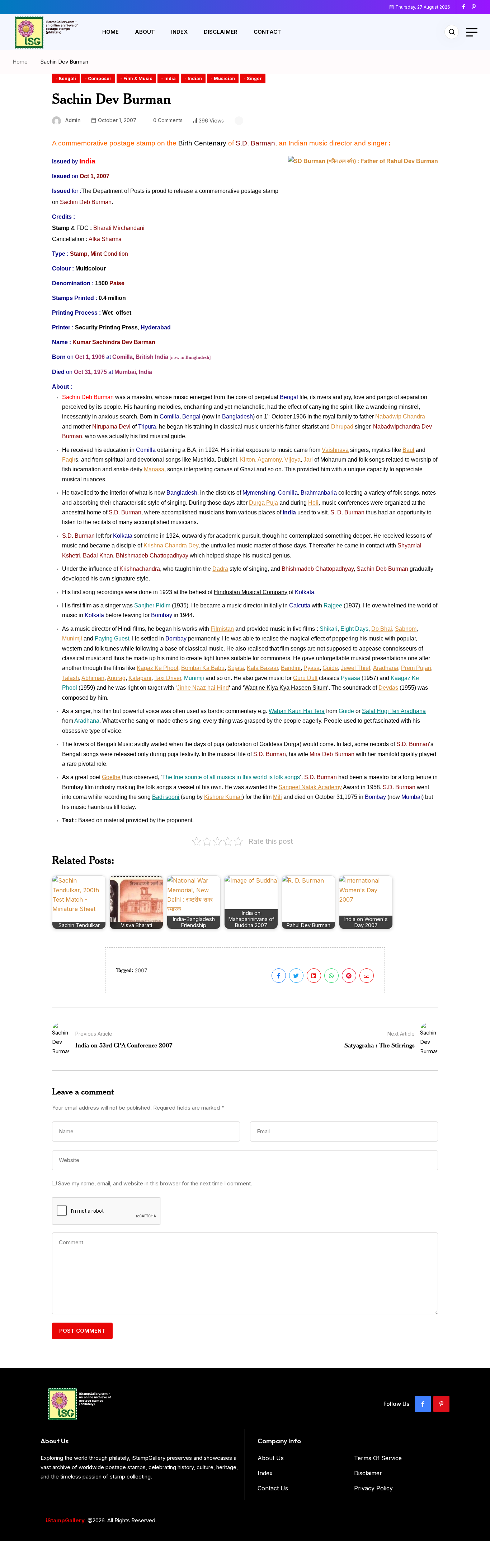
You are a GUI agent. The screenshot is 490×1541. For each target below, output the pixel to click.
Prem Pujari (416, 668)
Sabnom (405, 629)
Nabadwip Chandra (400, 416)
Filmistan (222, 629)
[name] (466, 6)
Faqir (68, 460)
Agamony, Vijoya (279, 460)
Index (179, 31)
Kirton (247, 460)
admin (73, 120)
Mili (277, 797)
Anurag (116, 678)
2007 (141, 970)
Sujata (235, 668)
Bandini (291, 668)
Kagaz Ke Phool (157, 668)
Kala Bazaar (262, 668)
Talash (70, 678)
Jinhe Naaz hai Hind (203, 688)
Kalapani (139, 678)
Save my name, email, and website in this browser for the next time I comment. (155, 1183)
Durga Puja (263, 503)
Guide (330, 668)
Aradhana (385, 668)
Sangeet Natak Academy (310, 787)
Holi (313, 503)
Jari (308, 460)
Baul (408, 450)
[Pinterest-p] (441, 1404)
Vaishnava (335, 450)
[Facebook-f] (423, 1404)
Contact (267, 31)
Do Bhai (381, 629)
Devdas (388, 688)
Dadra (220, 569)
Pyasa (311, 668)
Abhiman (92, 678)
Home (110, 31)
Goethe (111, 777)
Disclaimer (220, 31)
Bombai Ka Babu (203, 668)
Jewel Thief (355, 668)
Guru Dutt (305, 678)
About (145, 31)
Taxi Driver (167, 678)
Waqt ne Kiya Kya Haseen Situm (285, 688)
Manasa (154, 469)
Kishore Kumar (223, 797)
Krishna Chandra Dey (170, 545)
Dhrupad (342, 427)
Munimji (72, 638)
